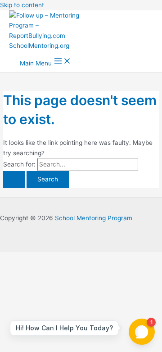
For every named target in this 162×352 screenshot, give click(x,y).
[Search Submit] (14, 179)
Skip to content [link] (22, 5)
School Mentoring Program (93, 218)
